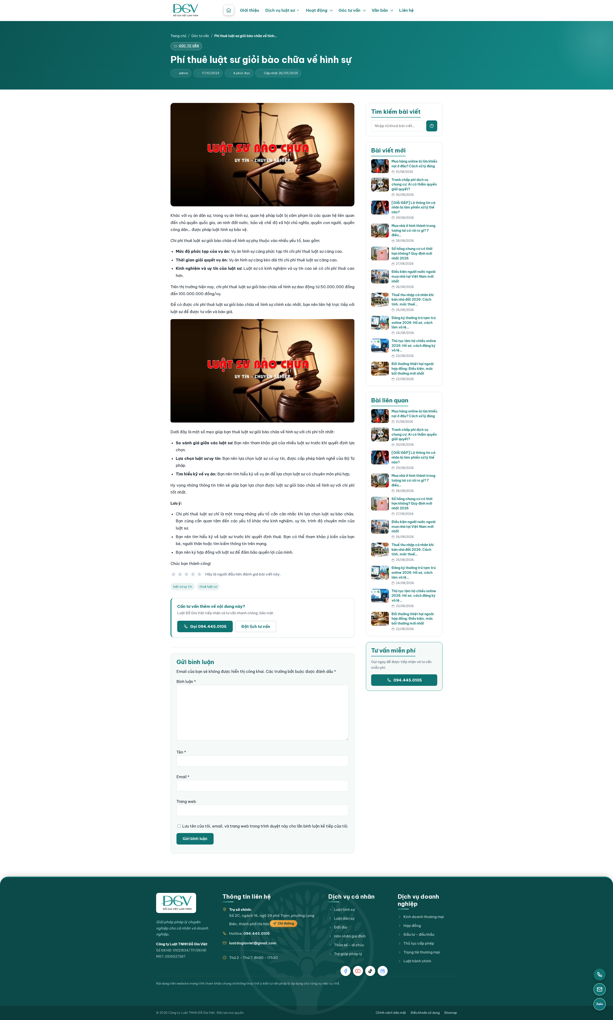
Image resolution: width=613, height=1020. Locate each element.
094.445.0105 (407, 680)
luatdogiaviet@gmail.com (252, 943)
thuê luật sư (208, 586)
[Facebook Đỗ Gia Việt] (346, 971)
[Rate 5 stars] (199, 574)
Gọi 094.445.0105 (208, 626)
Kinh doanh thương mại (423, 916)
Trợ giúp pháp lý (348, 954)
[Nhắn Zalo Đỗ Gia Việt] (383, 971)
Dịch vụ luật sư (280, 10)
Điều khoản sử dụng (425, 1012)
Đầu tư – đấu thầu (418, 934)
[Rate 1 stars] (173, 574)
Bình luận (186, 681)
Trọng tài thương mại (421, 952)
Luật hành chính (417, 961)
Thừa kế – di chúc (349, 945)
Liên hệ (406, 10)
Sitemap (450, 1012)
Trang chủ (178, 36)
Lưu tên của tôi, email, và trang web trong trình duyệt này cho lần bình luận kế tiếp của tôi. (265, 826)
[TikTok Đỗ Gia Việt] (370, 971)
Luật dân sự (344, 918)
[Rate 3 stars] (186, 574)
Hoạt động (316, 10)
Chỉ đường (286, 923)
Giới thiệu (249, 10)
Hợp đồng (412, 925)
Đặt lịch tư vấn (255, 626)
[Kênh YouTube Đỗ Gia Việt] (358, 971)
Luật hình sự (344, 909)
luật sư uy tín (182, 586)
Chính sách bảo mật (391, 1012)
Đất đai (340, 927)
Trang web (186, 801)
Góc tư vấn (349, 10)
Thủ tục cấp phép (418, 943)
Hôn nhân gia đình (350, 936)
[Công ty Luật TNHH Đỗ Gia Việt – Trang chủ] (184, 10)
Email (182, 776)
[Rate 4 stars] (193, 574)
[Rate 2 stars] (180, 574)
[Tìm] (431, 125)
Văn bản (380, 10)
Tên (181, 752)
